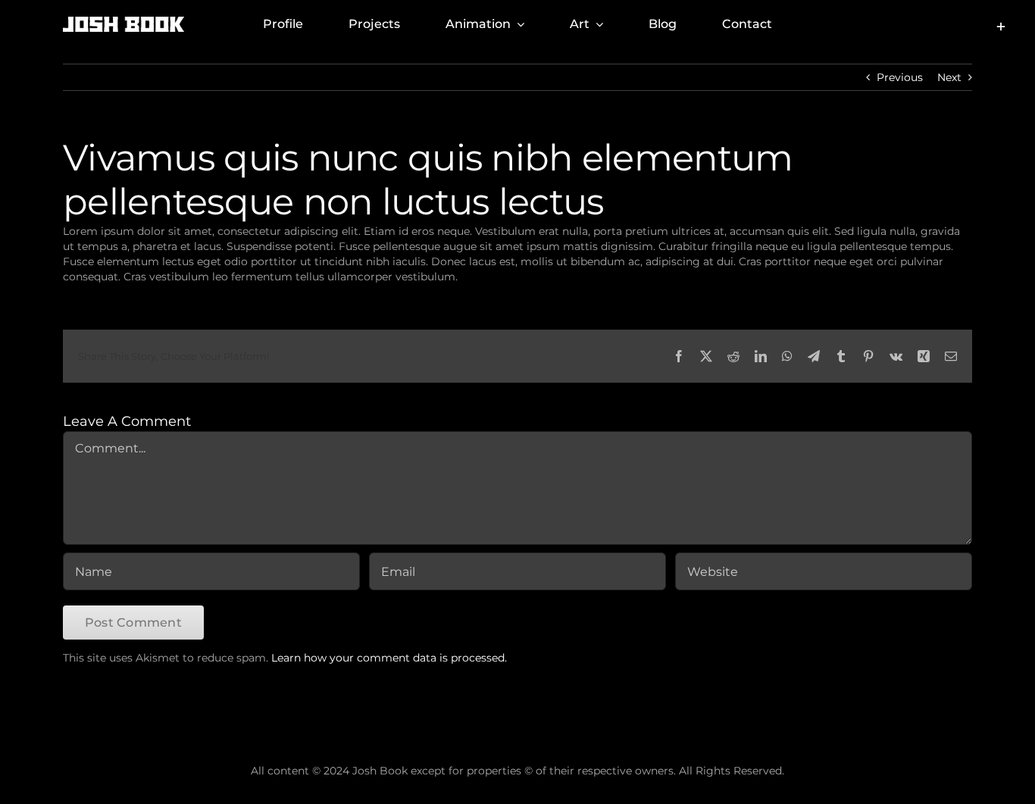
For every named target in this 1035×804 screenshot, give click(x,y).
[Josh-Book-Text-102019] (123, 22)
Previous (900, 77)
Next (949, 77)
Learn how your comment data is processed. (389, 658)
